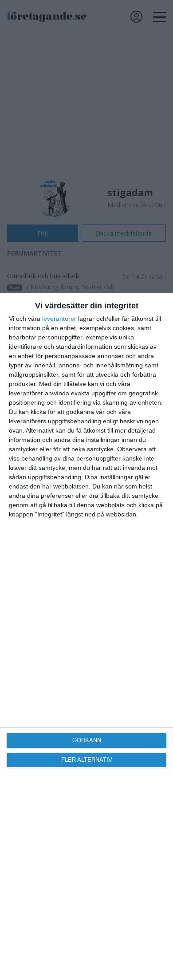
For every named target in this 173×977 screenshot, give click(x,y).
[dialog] (86, 635)
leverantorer (59, 318)
